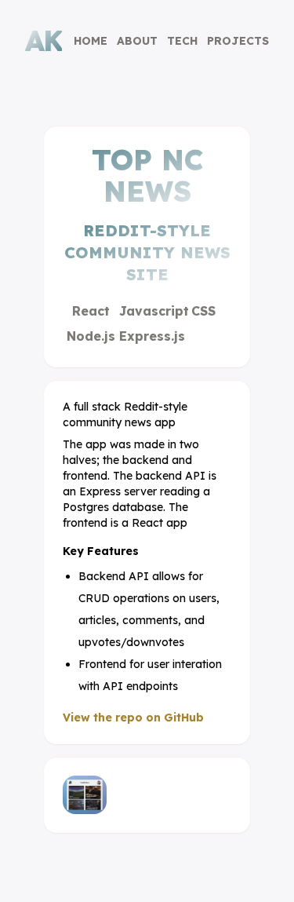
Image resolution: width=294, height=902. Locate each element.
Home (90, 41)
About (137, 41)
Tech (182, 41)
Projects (238, 41)
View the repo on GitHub (133, 717)
